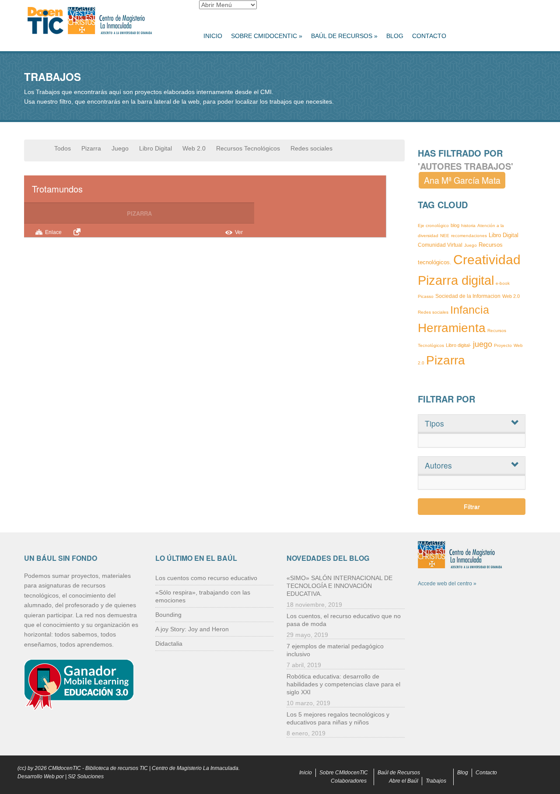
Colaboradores (349, 781)
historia (468, 225)
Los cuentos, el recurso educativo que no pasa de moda (344, 619)
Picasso (426, 296)
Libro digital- (458, 345)
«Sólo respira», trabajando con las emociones (202, 596)
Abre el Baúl (403, 781)
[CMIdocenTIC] (105, 21)
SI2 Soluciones (86, 776)
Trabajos (436, 781)
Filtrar (472, 506)
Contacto (429, 35)
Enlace (53, 232)
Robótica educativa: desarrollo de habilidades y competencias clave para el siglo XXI (343, 684)
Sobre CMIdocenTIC (266, 35)
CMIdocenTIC (64, 768)
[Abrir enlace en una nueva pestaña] (78, 231)
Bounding (168, 614)
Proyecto (503, 345)
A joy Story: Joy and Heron (192, 629)
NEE (444, 235)
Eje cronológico (433, 225)
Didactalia (168, 643)
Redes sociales (311, 148)
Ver (239, 232)
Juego (120, 148)
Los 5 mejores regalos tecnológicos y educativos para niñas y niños (338, 718)
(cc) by (25, 768)
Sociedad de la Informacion (467, 296)
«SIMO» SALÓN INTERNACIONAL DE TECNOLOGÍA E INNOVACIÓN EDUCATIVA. (339, 585)
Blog (394, 35)
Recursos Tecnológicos (248, 148)
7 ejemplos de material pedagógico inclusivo (335, 650)
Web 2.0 (194, 148)
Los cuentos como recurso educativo (206, 577)
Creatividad (487, 259)
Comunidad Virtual (440, 245)
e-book (503, 283)
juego (482, 344)
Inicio (212, 35)
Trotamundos (57, 188)
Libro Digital (155, 148)
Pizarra (91, 148)
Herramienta (452, 328)
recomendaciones (469, 235)
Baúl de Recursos (344, 35)
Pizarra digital (456, 280)
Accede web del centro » (447, 584)
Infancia (469, 310)
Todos (62, 148)
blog (455, 225)
